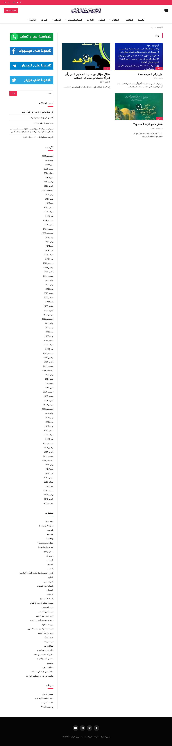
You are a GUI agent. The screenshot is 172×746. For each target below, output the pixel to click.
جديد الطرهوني (47, 607)
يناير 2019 (49, 486)
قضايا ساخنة (48, 646)
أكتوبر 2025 (48, 186)
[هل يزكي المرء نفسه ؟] (139, 56)
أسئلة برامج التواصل (45, 547)
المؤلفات (115, 20)
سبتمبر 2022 (48, 314)
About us (49, 521)
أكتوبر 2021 (48, 362)
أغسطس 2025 (47, 190)
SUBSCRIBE (11, 11)
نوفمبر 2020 (48, 396)
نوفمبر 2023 (48, 267)
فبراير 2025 (48, 212)
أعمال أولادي (48, 551)
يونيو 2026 (49, 160)
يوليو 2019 (49, 465)
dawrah (50, 530)
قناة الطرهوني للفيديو (45, 650)
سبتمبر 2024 (48, 229)
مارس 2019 (48, 477)
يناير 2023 (49, 302)
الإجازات (90, 20)
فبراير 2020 (48, 435)
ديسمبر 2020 (48, 392)
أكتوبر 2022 (48, 310)
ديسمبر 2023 (48, 263)
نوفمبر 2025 (48, 182)
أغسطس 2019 (47, 460)
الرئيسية (141, 20)
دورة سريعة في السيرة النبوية (41, 620)
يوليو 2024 (49, 237)
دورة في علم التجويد (45, 633)
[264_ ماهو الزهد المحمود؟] (139, 106)
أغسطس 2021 (47, 370)
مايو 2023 (49, 289)
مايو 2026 (49, 164)
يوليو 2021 (49, 374)
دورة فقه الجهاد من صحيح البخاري (40, 629)
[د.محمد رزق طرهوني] (86, 10)
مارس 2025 (48, 207)
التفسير (50, 569)
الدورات (57, 20)
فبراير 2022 (48, 344)
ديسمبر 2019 (48, 443)
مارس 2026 (48, 169)
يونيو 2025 (49, 199)
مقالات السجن (47, 667)
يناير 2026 (49, 177)
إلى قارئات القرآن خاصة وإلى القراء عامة (37, 112)
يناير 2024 (49, 259)
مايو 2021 (49, 383)
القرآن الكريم (48, 581)
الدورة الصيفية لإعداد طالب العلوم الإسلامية (36, 573)
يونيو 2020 (49, 417)
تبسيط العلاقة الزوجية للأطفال (41, 603)
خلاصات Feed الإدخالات (44, 698)
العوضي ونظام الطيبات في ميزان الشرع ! (37, 137)
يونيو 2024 (49, 242)
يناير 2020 (49, 439)
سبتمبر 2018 (48, 503)
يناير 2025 (49, 216)
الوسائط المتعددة (75, 20)
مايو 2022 (49, 332)
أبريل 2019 (48, 473)
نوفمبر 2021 (48, 357)
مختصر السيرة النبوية (45, 659)
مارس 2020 (48, 430)
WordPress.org (47, 707)
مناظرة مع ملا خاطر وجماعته (42, 671)
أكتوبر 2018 (48, 499)
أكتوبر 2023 (48, 272)
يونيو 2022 (49, 327)
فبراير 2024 (48, 254)
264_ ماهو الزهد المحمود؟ (148, 124)
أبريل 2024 (48, 250)
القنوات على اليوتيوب (45, 586)
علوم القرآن (48, 637)
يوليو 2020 (49, 413)
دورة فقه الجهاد (47, 624)
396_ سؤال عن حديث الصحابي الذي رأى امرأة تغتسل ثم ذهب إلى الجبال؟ (87, 75)
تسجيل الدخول (47, 694)
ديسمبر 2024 (48, 220)
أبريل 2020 (48, 426)
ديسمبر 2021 (48, 353)
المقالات (129, 20)
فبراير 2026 (48, 173)
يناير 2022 (49, 349)
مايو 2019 (49, 469)
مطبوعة (50, 663)
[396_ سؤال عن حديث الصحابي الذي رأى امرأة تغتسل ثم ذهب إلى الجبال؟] (86, 56)
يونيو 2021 (49, 379)
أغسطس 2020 (47, 409)
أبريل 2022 (48, 336)
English (32, 20)
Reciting (49, 538)
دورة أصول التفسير (46, 611)
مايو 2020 (49, 422)
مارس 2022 (48, 340)
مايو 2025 (49, 203)
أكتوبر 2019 (48, 452)
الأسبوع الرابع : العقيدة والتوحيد (41, 117)
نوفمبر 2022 (48, 306)
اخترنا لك (49, 556)
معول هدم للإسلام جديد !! (43, 123)
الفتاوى (101, 20)
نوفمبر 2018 (48, 495)
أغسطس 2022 (47, 319)
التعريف (44, 20)
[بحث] (5, 2)
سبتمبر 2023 (48, 276)
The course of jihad (45, 543)
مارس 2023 (48, 293)
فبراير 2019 (48, 482)
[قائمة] (166, 11)
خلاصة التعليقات (47, 702)
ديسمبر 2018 (48, 490)
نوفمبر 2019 (48, 447)
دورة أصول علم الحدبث (44, 616)
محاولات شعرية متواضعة (43, 654)
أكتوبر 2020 (48, 400)
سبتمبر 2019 (48, 456)
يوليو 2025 (49, 194)
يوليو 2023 (49, 280)
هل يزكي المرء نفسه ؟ (150, 74)
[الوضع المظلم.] (9, 2)
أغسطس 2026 (47, 156)
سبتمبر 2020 (48, 404)
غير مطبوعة (48, 641)
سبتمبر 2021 (48, 366)
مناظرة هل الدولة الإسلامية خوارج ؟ (39, 676)
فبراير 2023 (48, 297)
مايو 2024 (49, 246)
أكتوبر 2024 (48, 224)
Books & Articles (46, 526)
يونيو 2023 (49, 284)
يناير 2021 (49, 387)
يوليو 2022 (49, 323)
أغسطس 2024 (47, 233)
